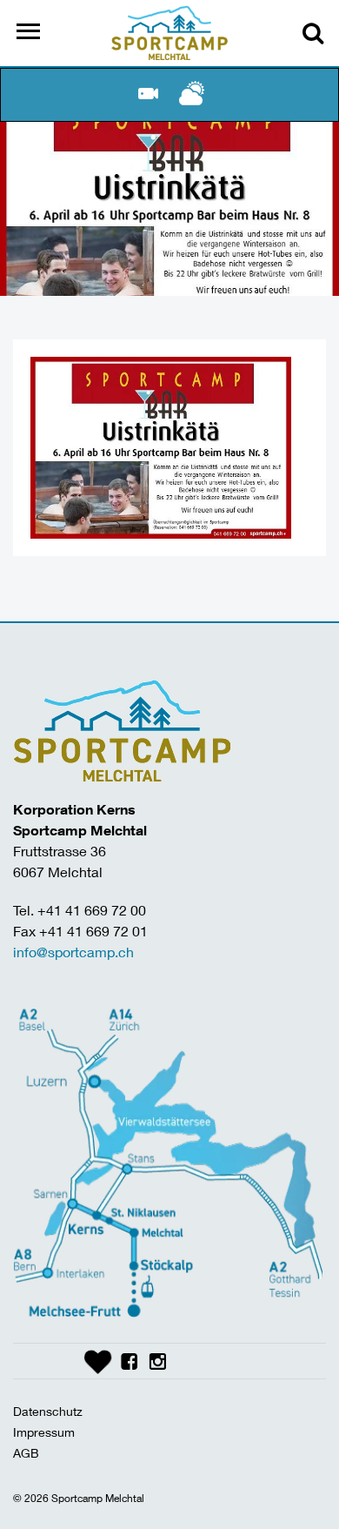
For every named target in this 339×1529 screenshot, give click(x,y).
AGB (26, 1452)
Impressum (44, 1432)
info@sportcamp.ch (73, 951)
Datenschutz (48, 1411)
